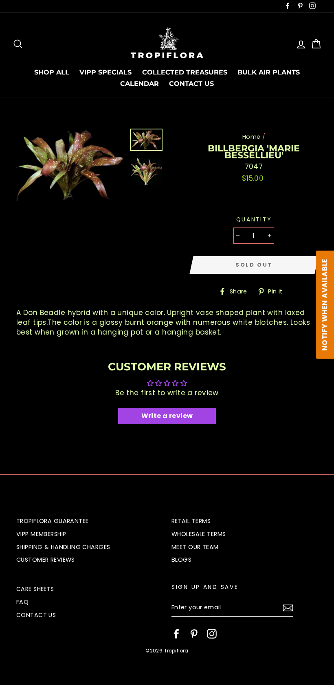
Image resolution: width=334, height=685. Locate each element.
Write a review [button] (167, 415)
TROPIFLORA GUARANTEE (52, 521)
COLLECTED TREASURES (184, 72)
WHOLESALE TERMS (198, 534)
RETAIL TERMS (191, 521)
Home (251, 137)
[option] (70, 165)
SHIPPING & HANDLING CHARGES (63, 547)
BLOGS (181, 560)
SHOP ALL (51, 72)
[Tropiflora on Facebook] (176, 634)
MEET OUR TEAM (195, 547)
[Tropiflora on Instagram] (212, 634)
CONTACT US (191, 84)
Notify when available (325, 305)
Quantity (254, 219)
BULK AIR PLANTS (268, 72)
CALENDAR (139, 84)
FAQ (22, 602)
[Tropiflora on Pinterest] (194, 634)
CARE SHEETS (35, 589)
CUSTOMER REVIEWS (45, 560)
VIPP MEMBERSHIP (41, 534)
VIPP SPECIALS (105, 72)
